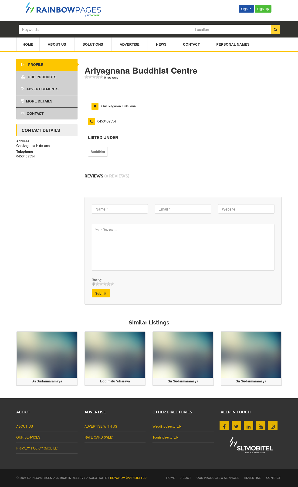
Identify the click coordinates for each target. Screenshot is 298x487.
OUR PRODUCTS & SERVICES (217, 478)
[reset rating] (93, 284)
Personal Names (233, 44)
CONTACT (273, 478)
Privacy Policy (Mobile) (37, 448)
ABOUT (185, 478)
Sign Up (263, 9)
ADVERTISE (252, 478)
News (161, 44)
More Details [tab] (39, 101)
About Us (57, 44)
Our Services (28, 437)
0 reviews (111, 77)
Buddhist (98, 151)
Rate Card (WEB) (99, 437)
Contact (191, 44)
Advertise (129, 44)
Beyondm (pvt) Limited (128, 478)
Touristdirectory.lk (165, 437)
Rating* (97, 279)
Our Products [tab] (42, 76)
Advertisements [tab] (42, 89)
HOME (170, 478)
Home (28, 44)
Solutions (93, 44)
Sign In (246, 9)
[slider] (94, 77)
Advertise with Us (101, 426)
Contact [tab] (35, 113)
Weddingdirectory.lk (166, 426)
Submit (100, 293)
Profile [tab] (35, 64)
